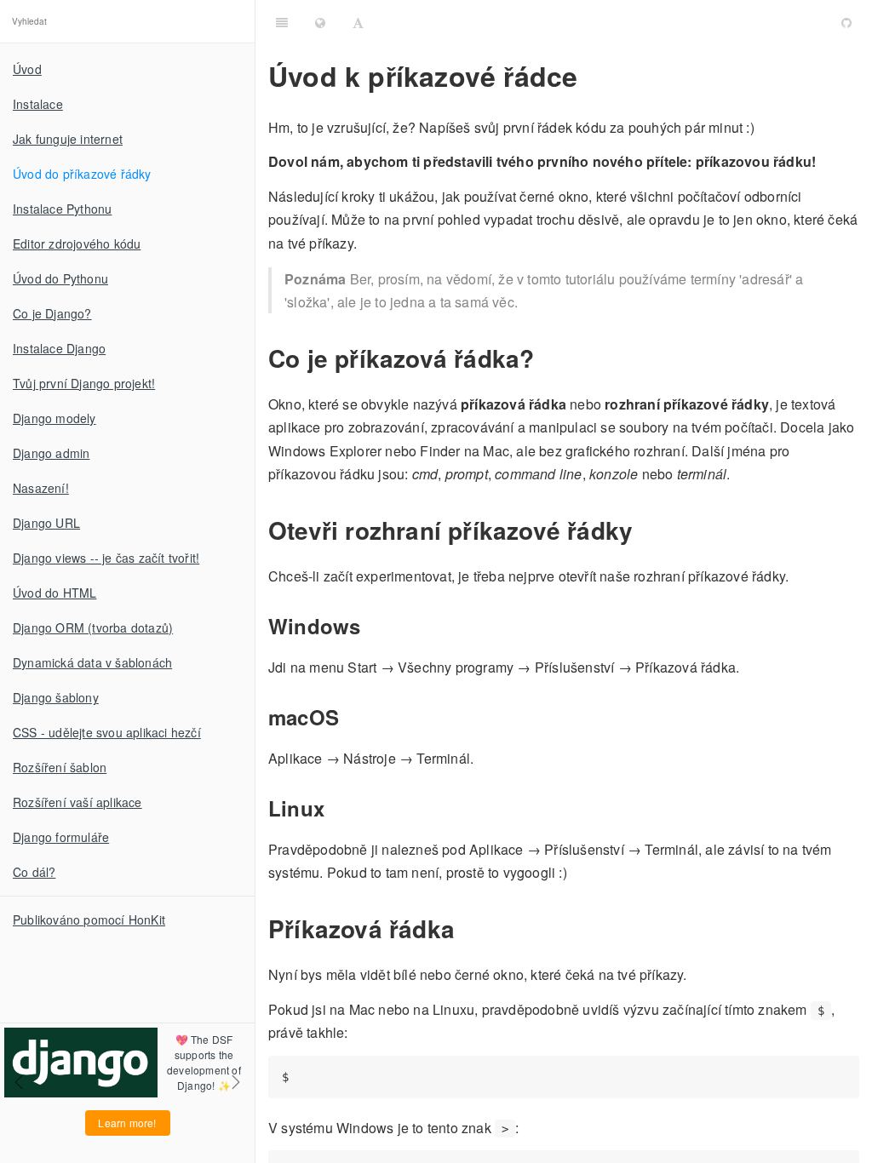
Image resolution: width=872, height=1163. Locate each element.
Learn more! (127, 1122)
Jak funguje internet (68, 138)
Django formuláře (61, 836)
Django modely (54, 418)
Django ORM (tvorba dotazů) (93, 627)
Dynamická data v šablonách (92, 662)
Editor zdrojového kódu (77, 243)
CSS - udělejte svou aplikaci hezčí (107, 732)
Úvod (27, 68)
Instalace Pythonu (62, 208)
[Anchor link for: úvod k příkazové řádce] (590, 75)
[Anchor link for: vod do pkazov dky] (754, 21)
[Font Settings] (358, 21)
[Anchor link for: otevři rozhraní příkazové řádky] (644, 530)
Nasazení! (41, 487)
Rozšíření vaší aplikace (77, 802)
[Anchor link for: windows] (369, 625)
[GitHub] (846, 21)
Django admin (51, 452)
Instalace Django (59, 348)
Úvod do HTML (54, 592)
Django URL (46, 522)
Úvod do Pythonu (60, 278)
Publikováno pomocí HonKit (89, 919)
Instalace (38, 103)
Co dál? (34, 871)
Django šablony (56, 697)
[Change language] (320, 21)
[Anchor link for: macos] (348, 716)
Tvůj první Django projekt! (84, 383)
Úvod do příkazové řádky (82, 173)
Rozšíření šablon (59, 767)
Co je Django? (52, 313)
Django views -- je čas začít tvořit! (106, 557)
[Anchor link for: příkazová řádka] (466, 928)
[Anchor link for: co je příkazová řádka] (545, 358)
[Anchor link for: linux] (333, 807)
